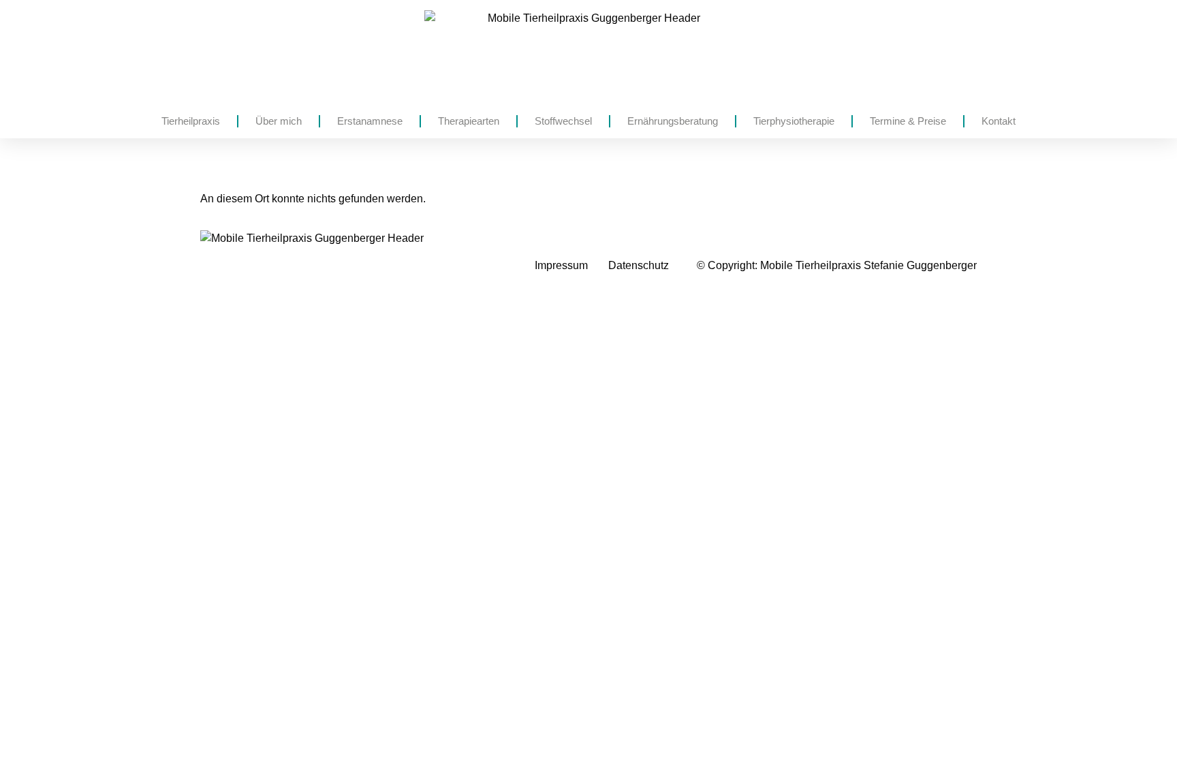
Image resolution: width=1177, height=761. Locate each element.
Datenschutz (638, 265)
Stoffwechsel (563, 121)
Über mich (278, 121)
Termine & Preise (908, 121)
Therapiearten (468, 121)
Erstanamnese (370, 121)
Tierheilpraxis (190, 121)
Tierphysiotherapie (793, 121)
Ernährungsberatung (672, 121)
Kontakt (999, 121)
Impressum (561, 265)
